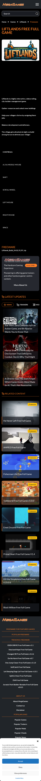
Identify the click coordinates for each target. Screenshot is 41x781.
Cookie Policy (19, 778)
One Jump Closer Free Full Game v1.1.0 (20, 663)
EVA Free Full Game (20, 680)
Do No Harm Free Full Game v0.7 (20, 658)
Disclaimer (20, 710)
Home (4, 22)
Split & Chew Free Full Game (21, 676)
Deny (20, 767)
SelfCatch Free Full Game (20, 667)
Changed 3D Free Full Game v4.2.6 (20, 654)
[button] (38, 741)
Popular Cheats (20, 733)
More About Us (20, 285)
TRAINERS (24, 305)
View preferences (20, 773)
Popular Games (20, 720)
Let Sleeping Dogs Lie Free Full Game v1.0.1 (20, 671)
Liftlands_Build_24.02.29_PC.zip (14, 250)
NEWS (9, 305)
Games (13, 22)
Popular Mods (20, 728)
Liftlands (23, 22)
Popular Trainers (20, 724)
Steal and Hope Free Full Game (20, 650)
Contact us (20, 706)
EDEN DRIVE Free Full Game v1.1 (20, 645)
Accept (20, 761)
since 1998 (30, 265)
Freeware (34, 22)
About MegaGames (20, 701)
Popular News (20, 737)
